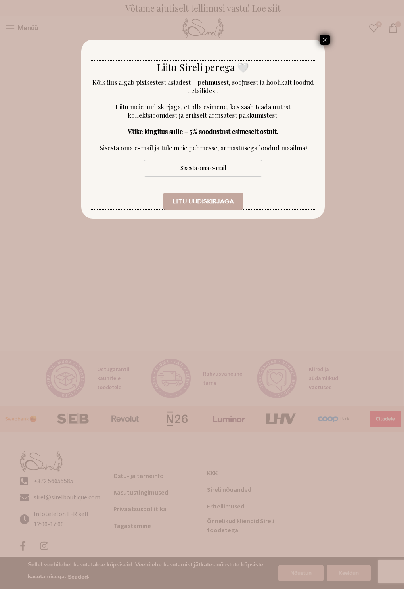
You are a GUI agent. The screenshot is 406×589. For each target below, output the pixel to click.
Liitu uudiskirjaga (203, 201)
